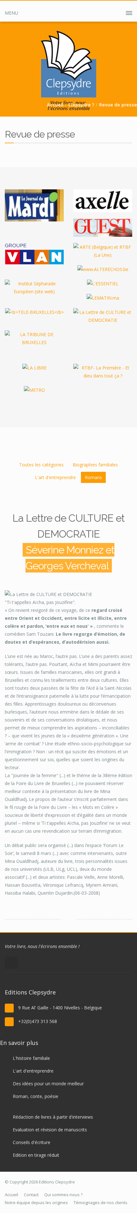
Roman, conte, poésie (35, 1096)
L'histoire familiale (31, 1058)
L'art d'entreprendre (55, 477)
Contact (31, 1194)
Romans (93, 477)
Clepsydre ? (81, 105)
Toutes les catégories (41, 465)
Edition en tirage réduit (36, 1155)
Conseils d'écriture (31, 1142)
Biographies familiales (95, 465)
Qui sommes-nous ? (63, 1194)
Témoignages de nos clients (100, 1202)
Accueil (55, 105)
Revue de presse (118, 105)
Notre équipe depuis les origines (36, 1202)
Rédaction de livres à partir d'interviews (53, 1117)
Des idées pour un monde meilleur (48, 1084)
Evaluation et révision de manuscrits (50, 1130)
